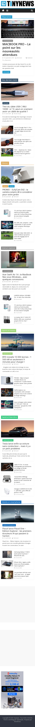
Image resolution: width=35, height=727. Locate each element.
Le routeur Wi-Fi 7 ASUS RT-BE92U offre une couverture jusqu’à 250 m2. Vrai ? (22, 319)
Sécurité (11, 186)
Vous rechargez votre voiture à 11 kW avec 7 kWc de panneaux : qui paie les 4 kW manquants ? (23, 405)
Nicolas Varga (17, 113)
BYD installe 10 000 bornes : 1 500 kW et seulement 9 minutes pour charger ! (16, 359)
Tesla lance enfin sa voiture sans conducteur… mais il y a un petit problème (16, 446)
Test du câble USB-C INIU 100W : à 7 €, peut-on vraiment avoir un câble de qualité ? (17, 109)
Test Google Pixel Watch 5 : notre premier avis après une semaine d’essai (22, 141)
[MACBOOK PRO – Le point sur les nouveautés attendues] (17, 21)
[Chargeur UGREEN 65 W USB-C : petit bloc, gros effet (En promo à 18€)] (7, 488)
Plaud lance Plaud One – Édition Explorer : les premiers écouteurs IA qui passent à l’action (16, 532)
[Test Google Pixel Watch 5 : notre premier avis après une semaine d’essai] (7, 139)
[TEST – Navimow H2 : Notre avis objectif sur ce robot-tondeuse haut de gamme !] (7, 149)
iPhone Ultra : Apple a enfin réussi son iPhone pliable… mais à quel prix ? (22, 564)
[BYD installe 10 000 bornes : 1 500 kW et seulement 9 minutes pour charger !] (17, 335)
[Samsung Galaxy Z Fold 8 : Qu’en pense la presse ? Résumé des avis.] (7, 551)
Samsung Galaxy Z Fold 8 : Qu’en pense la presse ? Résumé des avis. (22, 553)
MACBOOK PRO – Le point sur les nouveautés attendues (16, 49)
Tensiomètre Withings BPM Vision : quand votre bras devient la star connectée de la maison (23, 479)
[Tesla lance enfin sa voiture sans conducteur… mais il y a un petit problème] (17, 421)
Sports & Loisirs (7, 353)
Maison (5, 186)
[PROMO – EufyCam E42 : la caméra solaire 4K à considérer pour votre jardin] (17, 167)
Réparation (8, 60)
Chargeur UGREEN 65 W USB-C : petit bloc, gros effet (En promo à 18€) (23, 490)
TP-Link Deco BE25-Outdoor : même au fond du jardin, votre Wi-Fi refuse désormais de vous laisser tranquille (23, 213)
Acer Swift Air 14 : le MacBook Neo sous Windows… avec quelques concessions (16, 277)
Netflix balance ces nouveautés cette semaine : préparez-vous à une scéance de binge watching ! (23, 392)
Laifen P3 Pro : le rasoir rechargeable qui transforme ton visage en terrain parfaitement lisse (22, 467)
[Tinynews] (3, 10)
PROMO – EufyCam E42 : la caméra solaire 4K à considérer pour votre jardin (17, 192)
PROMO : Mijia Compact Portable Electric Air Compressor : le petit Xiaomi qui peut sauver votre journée (23, 380)
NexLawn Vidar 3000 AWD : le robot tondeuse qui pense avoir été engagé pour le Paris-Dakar (23, 235)
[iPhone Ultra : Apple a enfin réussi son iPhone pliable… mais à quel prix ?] (7, 561)
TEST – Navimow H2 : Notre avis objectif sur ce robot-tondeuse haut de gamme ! (22, 151)
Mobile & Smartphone (9, 525)
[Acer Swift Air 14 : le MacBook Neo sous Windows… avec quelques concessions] (17, 252)
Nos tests (5, 103)
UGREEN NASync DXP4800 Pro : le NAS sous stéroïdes (22, 296)
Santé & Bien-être (8, 440)
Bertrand (19, 58)
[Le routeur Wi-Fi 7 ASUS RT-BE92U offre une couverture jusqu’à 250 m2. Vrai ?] (7, 316)
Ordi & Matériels (7, 41)
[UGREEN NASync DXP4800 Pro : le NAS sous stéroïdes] (7, 294)
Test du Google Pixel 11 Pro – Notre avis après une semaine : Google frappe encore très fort (23, 130)
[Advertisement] (17, 604)
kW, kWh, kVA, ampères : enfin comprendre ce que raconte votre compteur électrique (23, 224)
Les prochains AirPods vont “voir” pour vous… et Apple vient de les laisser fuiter (22, 574)
